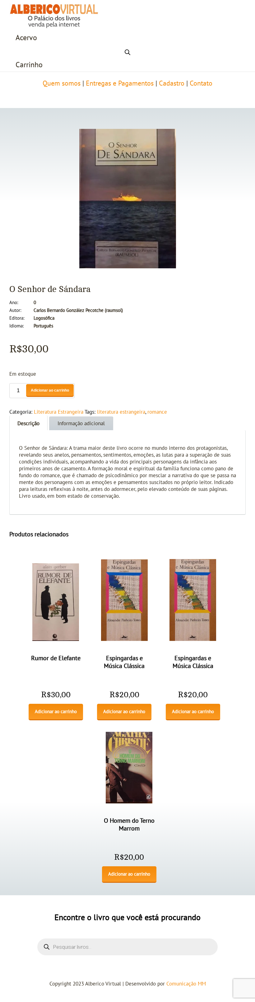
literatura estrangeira (121, 412)
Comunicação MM (186, 984)
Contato (201, 83)
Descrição (28, 424)
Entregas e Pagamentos (120, 83)
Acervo (26, 37)
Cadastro (171, 83)
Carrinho (29, 64)
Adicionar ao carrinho (50, 390)
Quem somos (62, 83)
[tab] (28, 423)
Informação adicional (81, 424)
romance (157, 412)
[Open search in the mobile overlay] (127, 51)
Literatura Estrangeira (58, 412)
